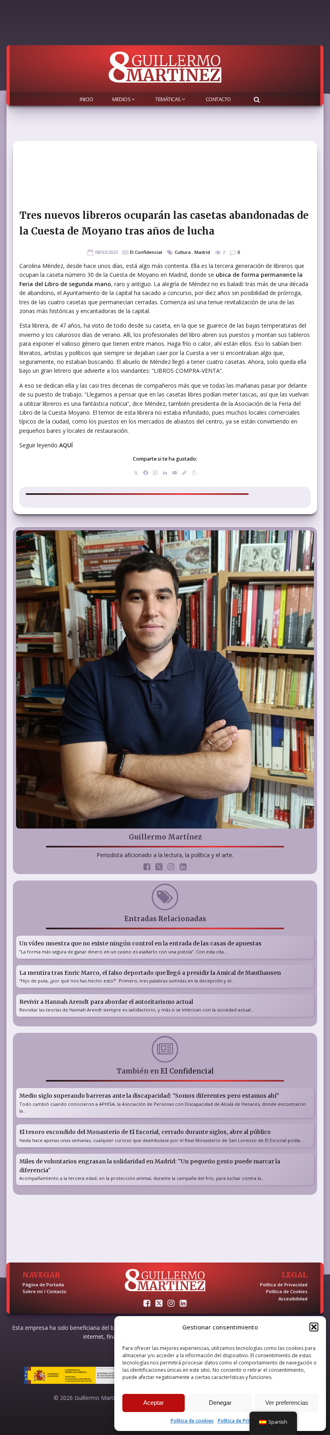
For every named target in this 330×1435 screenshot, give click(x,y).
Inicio (86, 99)
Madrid (202, 252)
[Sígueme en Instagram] (171, 867)
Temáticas (168, 99)
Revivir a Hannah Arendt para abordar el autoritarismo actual (106, 1001)
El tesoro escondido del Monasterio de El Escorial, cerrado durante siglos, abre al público (145, 1132)
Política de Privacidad (242, 1420)
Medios (121, 99)
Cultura (183, 252)
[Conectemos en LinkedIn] (183, 867)
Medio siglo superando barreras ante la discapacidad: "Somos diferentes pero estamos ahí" (149, 1095)
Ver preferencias (286, 1402)
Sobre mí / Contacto (44, 1291)
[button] (314, 1327)
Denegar (220, 1402)
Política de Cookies (286, 1291)
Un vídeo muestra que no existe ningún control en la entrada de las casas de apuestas (140, 943)
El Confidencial (146, 252)
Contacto (218, 99)
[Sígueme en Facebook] (147, 867)
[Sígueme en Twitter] (159, 867)
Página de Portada (43, 1284)
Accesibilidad (292, 1299)
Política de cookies (192, 1420)
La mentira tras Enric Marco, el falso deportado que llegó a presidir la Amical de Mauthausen (150, 972)
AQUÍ (66, 445)
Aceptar (153, 1402)
